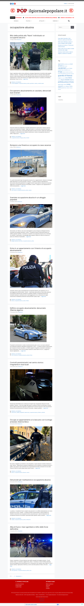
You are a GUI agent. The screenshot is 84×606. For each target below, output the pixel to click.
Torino (70, 86)
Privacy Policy (60, 99)
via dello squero (41, 83)
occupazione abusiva (22, 83)
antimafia (65, 64)
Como (12, 355)
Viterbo (27, 300)
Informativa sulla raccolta (31, 604)
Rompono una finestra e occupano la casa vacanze (30, 145)
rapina (59, 84)
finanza (59, 73)
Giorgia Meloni (68, 73)
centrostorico (13, 412)
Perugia (21, 137)
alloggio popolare (14, 240)
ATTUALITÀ (41, 21)
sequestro (60, 86)
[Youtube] (15, 4)
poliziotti (43, 412)
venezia (35, 83)
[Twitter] (13, 4)
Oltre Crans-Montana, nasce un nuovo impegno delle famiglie (18, 17)
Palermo (39, 412)
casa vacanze (14, 190)
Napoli (62, 79)
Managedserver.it (42, 598)
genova (64, 73)
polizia (28, 83)
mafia (66, 77)
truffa (59, 87)
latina (21, 240)
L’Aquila (12, 519)
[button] (68, 21)
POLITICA (28, 21)
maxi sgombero (14, 570)
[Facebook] (11, 4)
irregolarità (22, 412)
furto (62, 73)
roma (30, 570)
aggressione (61, 64)
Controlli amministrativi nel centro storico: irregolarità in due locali (27, 363)
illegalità (16, 83)
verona (28, 472)
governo (72, 73)
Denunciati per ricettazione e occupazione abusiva (30, 480)
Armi (68, 64)
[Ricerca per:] (64, 27)
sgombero (32, 83)
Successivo (19, 576)
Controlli (13, 83)
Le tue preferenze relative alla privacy (47, 604)
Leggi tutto (25, 79)
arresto (12, 300)
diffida (18, 412)
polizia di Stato (29, 355)
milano (70, 78)
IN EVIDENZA (18, 82)
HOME (65, 3)
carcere (67, 68)
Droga (60, 72)
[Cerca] (72, 27)
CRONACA (16, 21)
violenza (68, 87)
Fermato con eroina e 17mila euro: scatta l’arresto (51, 17)
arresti (71, 64)
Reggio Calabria (63, 84)
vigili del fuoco (63, 87)
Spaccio (24, 472)
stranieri (27, 137)
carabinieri (62, 68)
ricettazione (28, 519)
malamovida (26, 412)
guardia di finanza (65, 76)
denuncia (16, 355)
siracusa (64, 86)
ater (19, 240)
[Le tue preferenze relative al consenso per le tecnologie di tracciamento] (82, 604)
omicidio (66, 79)
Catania (70, 68)
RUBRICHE (55, 21)
